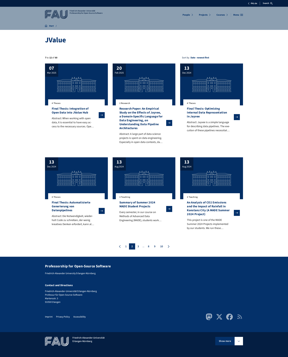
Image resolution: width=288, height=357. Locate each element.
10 (161, 246)
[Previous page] (120, 246)
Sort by (185, 57)
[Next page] (168, 246)
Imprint (48, 316)
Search (266, 3)
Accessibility (79, 316)
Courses (220, 15)
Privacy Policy (63, 316)
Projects (203, 15)
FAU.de (254, 3)
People (186, 15)
